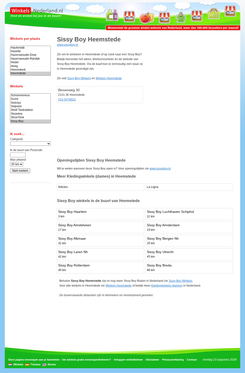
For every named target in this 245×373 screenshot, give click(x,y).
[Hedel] (30, 62)
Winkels (18, 364)
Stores (52, 364)
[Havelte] (30, 51)
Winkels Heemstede (109, 78)
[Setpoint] (30, 106)
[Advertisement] (29, 261)
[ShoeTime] (30, 117)
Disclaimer (152, 359)
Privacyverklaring (173, 359)
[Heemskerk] (30, 70)
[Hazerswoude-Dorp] (30, 55)
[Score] (30, 99)
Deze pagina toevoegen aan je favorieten (34, 359)
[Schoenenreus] (30, 95)
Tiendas (35, 364)
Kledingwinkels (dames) (167, 285)
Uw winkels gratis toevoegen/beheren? (86, 359)
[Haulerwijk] (30, 48)
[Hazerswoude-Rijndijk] (30, 59)
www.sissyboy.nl (67, 44)
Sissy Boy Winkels (79, 78)
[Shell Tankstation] (30, 110)
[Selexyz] (30, 103)
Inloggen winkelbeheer (128, 359)
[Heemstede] (30, 73)
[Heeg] (30, 66)
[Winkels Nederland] (36, 13)
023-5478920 (67, 99)
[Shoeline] (30, 114)
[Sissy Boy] (30, 121)
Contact (192, 359)
